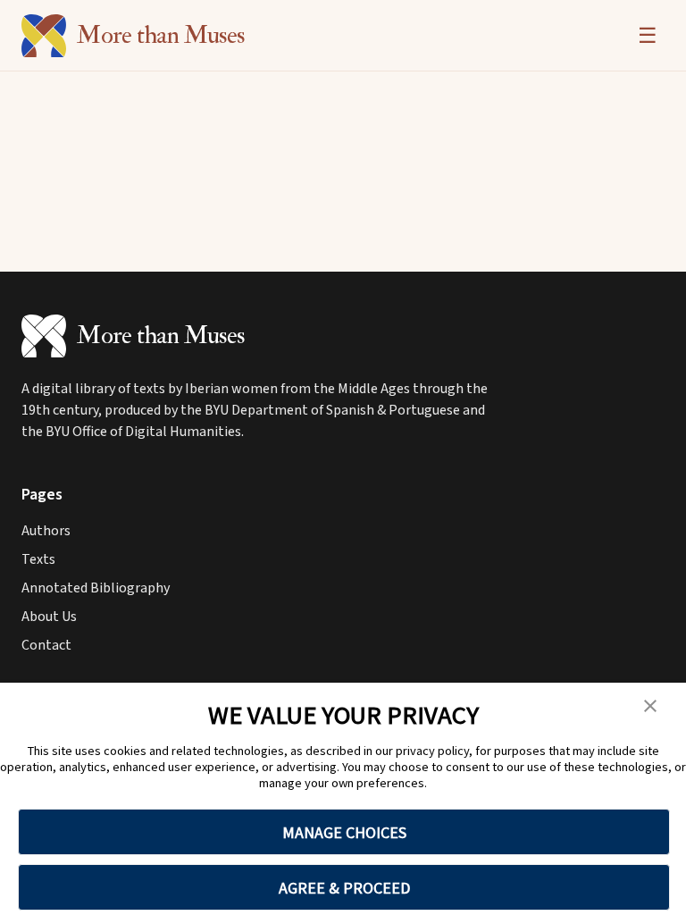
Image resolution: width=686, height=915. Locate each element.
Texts (38, 559)
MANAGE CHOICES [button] (344, 832)
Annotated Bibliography (95, 588)
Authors (46, 531)
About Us (49, 616)
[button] (650, 706)
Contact (46, 645)
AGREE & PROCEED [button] (344, 887)
